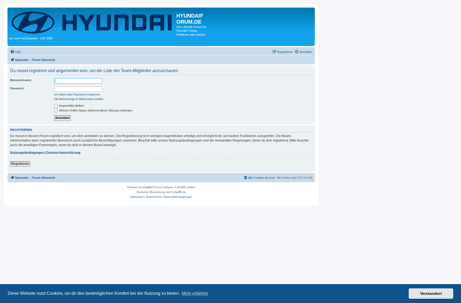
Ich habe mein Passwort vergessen (77, 94)
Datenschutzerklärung (63, 153)
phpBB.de (179, 191)
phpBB (147, 187)
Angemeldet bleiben (71, 105)
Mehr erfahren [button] (195, 293)
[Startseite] (92, 22)
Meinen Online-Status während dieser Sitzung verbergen (95, 110)
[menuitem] (15, 52)
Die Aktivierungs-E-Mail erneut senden (79, 99)
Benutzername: (21, 80)
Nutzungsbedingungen (27, 153)
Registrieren (20, 164)
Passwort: (17, 88)
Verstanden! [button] (431, 293)
